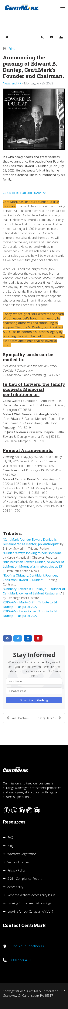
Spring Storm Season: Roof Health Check (51, 718)
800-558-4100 (21, 960)
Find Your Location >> (28, 946)
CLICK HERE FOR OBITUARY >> (24, 193)
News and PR (12, 83)
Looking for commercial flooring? (29, 903)
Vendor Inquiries (18, 862)
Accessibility (15, 887)
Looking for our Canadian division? (30, 911)
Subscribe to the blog (34, 700)
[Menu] (62, 7)
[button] (42, 37)
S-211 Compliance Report (24, 879)
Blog (10, 846)
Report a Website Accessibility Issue (31, 895)
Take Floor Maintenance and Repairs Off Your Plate (22, 718)
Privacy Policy (16, 870)
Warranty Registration (21, 854)
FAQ (10, 837)
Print (11, 49)
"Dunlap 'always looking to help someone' (32, 553)
